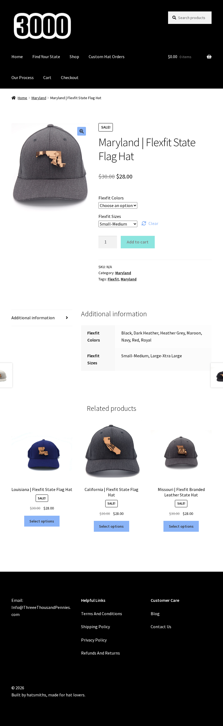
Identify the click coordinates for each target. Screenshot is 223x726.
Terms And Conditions (101, 613)
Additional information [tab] (33, 317)
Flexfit (113, 279)
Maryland (39, 97)
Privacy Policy (94, 640)
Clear (153, 223)
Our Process (22, 77)
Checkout (70, 77)
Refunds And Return (99, 653)
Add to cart (137, 242)
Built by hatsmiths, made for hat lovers (48, 694)
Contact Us (161, 626)
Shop (74, 56)
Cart (47, 77)
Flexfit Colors (111, 198)
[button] (81, 131)
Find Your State (46, 56)
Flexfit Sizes (109, 216)
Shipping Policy (95, 626)
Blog (155, 613)
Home (17, 56)
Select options (41, 521)
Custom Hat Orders (107, 56)
